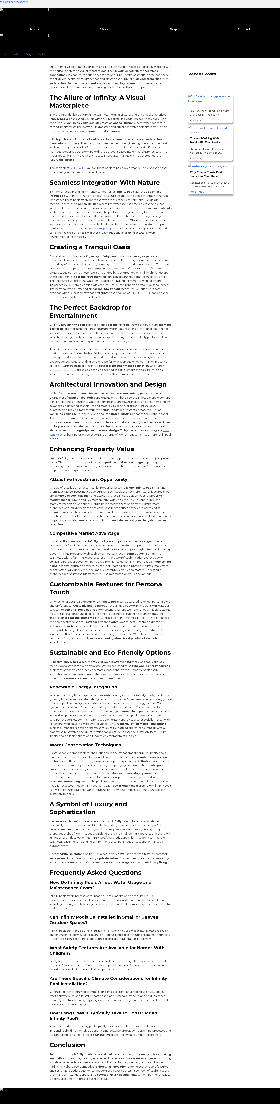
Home (34, 29)
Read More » (197, 120)
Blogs (173, 29)
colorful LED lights (142, 292)
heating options (80, 168)
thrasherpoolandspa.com (14, 1)
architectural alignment (65, 369)
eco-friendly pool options (105, 228)
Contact (244, 29)
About (104, 29)
